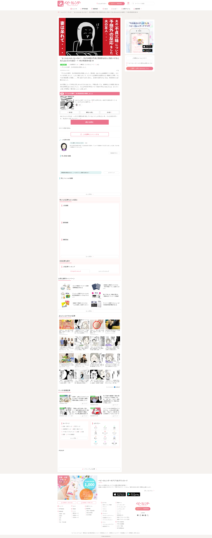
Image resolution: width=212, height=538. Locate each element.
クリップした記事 (89, 469)
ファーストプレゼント (108, 519)
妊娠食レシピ (76, 515)
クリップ (112, 172)
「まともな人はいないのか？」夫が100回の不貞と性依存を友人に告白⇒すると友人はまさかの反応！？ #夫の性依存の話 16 (105, 12)
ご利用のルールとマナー (139, 58)
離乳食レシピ (76, 513)
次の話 (108, 112)
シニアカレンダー (121, 509)
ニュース (74, 8)
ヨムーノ (119, 513)
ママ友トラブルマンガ (68, 431)
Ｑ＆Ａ (106, 8)
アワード (105, 506)
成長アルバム (126, 8)
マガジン (105, 509)
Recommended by (110, 387)
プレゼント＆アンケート (108, 515)
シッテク (119, 511)
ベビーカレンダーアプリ (108, 524)
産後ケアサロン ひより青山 (123, 517)
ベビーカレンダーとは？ (76, 533)
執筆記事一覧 (114, 153)
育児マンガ (77, 426)
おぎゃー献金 (120, 526)
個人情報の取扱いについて (93, 533)
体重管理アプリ (106, 526)
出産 (82, 431)
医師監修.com (120, 515)
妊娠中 (60, 515)
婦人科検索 (88, 514)
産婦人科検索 (89, 512)
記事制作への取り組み (68, 502)
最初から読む (89, 112)
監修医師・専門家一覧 (87, 502)
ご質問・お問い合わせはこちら (139, 68)
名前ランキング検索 (107, 504)
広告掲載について (124, 533)
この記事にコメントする (91, 134)
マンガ (69, 12)
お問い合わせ (137, 533)
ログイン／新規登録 (116, 3)
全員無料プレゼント (107, 517)
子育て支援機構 (120, 524)
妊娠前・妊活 (62, 513)
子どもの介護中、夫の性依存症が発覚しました (74, 67)
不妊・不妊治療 (62, 522)
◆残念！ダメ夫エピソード (87, 64)
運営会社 (85, 533)
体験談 (74, 508)
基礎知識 (95, 8)
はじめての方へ (102, 3)
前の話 (70, 112)
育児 (60, 520)
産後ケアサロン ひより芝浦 (123, 519)
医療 (64, 434)
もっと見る (89, 194)
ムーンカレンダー (121, 504)
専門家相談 (85, 8)
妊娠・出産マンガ (67, 426)
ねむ (98, 64)
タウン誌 (105, 511)
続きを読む (90, 122)
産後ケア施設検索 (90, 510)
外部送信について (104, 533)
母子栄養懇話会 (120, 528)
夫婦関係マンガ (74, 64)
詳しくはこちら (149, 490)
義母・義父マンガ (77, 429)
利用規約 (131, 533)
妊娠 (78, 431)
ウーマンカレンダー (121, 506)
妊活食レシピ (76, 517)
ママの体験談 (70, 434)
